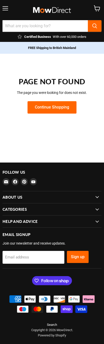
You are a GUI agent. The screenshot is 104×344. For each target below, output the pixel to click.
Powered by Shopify (52, 335)
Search (52, 325)
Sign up (78, 256)
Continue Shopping (52, 107)
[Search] (94, 26)
